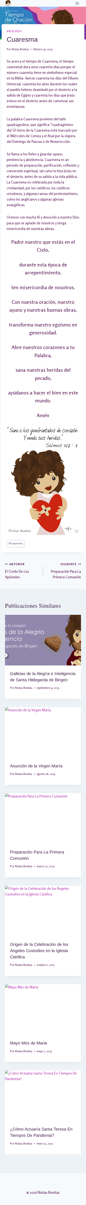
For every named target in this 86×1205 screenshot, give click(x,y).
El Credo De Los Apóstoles (17, 570)
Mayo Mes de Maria (28, 1043)
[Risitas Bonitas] (8, 3)
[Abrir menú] (77, 3)
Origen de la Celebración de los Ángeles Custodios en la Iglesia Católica (39, 950)
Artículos (14, 31)
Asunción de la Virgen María (36, 766)
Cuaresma (16, 543)
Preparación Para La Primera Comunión (66, 570)
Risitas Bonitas (20, 49)
